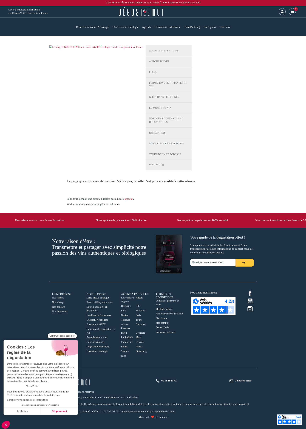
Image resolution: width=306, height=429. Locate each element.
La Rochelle (127, 337)
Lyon (123, 310)
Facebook (250, 293)
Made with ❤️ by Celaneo (153, 417)
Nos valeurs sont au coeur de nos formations (39, 220)
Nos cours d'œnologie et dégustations (166, 120)
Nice (123, 356)
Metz (138, 337)
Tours (138, 320)
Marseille (140, 310)
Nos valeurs (58, 297)
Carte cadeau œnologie (98, 297)
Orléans (139, 342)
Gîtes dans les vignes (164, 97)
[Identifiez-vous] (282, 11)
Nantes (124, 315)
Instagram (250, 308)
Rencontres (157, 132)
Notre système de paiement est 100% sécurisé (121, 220)
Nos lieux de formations (99, 315)
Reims (124, 346)
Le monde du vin (160, 108)
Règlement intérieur (165, 332)
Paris (138, 315)
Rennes (139, 346)
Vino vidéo (156, 165)
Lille (138, 306)
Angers (139, 297)
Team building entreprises (99, 302)
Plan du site (161, 318)
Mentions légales (164, 309)
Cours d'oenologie (96, 342)
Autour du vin (159, 61)
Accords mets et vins (163, 50)
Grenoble (140, 332)
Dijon (124, 332)
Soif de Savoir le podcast (166, 143)
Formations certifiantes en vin (168, 85)
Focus (153, 72)
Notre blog (57, 302)
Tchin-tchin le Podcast (165, 154)
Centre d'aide (162, 327)
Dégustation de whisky (98, 346)
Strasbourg (141, 351)
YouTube (250, 301)
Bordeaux (126, 306)
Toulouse (125, 320)
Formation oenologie (97, 351)
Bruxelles (140, 324)
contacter (128, 198)
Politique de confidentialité (169, 313)
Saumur (125, 351)
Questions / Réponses (97, 320)
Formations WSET (96, 324)
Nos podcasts (58, 307)
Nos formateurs (59, 311)
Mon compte (162, 323)
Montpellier (127, 342)
